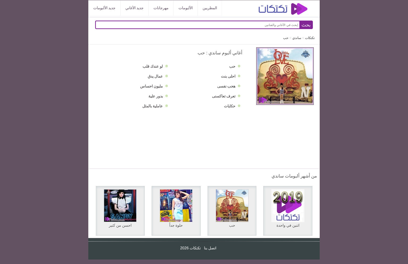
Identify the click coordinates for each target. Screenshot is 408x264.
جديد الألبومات (104, 8)
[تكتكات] (278, 10)
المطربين (210, 8)
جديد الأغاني (134, 8)
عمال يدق (156, 76)
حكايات (230, 106)
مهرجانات (161, 8)
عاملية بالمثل (153, 106)
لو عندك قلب (153, 66)
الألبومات (185, 8)
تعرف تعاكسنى (224, 96)
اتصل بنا (209, 248)
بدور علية (156, 96)
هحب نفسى (226, 86)
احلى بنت (228, 76)
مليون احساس (152, 86)
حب (232, 66)
